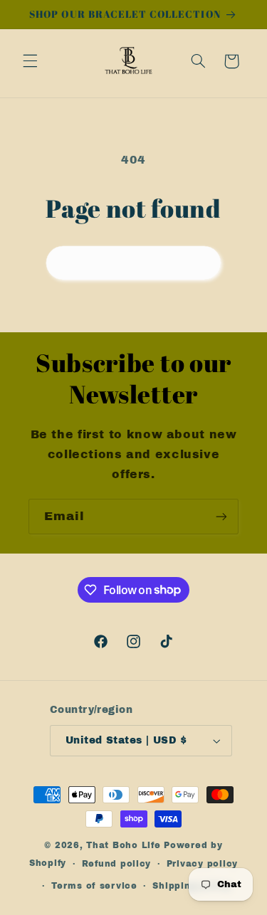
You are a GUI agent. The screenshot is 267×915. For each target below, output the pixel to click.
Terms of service (94, 886)
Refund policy (117, 864)
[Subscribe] (221, 516)
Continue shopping (133, 262)
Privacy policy (202, 864)
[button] (30, 61)
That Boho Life (123, 845)
